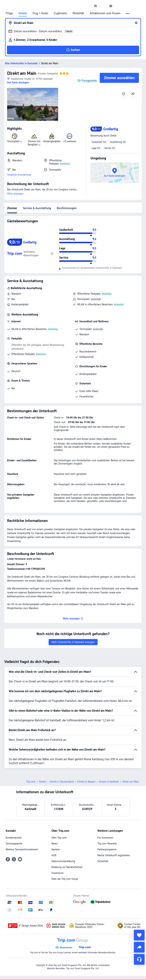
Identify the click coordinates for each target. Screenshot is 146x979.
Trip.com (30, 781)
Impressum (57, 873)
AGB (53, 855)
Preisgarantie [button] (89, 80)
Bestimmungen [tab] (67, 208)
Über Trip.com (59, 837)
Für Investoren (105, 837)
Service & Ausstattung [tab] (37, 208)
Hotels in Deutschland (62, 781)
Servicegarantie (14, 843)
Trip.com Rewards (107, 843)
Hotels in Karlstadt (109, 781)
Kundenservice (14, 837)
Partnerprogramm (106, 849)
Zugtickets (60, 13)
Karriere (55, 849)
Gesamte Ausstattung (19, 174)
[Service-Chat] (139, 959)
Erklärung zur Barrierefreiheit (66, 867)
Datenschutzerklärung (63, 861)
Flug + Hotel (40, 13)
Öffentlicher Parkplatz (89, 293)
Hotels (23, 13)
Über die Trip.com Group (64, 878)
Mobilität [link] (78, 13)
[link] (95, 6)
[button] (103, 6)
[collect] (139, 935)
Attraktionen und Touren (105, 13)
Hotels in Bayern (86, 781)
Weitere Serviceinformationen (22, 849)
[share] (139, 947)
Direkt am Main (21, 73)
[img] (32, 104)
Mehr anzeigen (15, 193)
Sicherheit (102, 861)
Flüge (9, 13)
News (54, 843)
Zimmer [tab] (12, 208)
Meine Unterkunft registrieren (113, 855)
